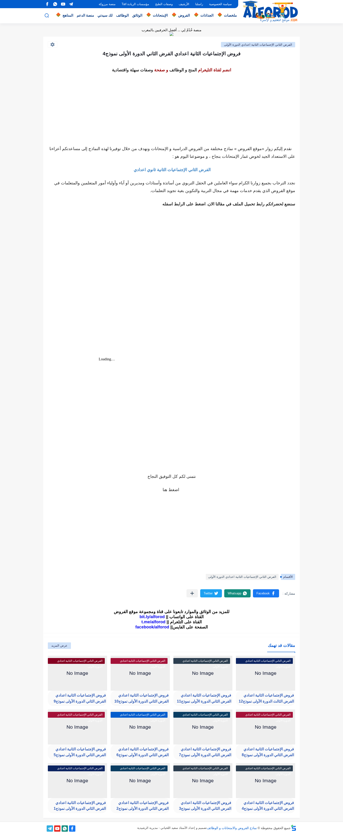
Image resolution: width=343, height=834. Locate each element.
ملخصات (230, 15)
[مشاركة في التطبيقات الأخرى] (192, 593)
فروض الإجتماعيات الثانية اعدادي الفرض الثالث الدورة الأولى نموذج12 (266, 698)
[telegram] (71, 4)
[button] (266, 593)
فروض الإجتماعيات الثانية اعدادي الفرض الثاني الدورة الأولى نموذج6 (142, 752)
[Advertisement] (171, 106)
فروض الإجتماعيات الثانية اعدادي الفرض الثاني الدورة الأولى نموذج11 (204, 698)
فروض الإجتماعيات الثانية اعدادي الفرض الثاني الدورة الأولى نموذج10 (141, 698)
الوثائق (137, 15)
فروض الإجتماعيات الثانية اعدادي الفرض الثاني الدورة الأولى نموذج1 (80, 806)
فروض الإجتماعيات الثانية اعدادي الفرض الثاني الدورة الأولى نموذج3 (205, 806)
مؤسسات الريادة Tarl (135, 4)
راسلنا (199, 4)
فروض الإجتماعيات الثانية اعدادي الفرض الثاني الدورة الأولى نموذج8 (268, 752)
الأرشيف (184, 4)
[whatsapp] (55, 4)
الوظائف (122, 15)
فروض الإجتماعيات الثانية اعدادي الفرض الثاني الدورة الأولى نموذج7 (205, 752)
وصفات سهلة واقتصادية (132, 70)
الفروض (184, 15)
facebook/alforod (152, 627)
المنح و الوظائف (183, 70)
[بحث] (46, 15)
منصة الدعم (85, 15)
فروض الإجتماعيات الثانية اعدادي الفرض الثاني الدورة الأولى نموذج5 (80, 752)
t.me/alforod (153, 622)
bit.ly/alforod (152, 616)
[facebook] (47, 4)
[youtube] (63, 4)
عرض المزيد (59, 645)
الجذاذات (207, 15)
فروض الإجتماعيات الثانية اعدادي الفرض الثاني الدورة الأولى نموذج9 (80, 698)
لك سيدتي (105, 15)
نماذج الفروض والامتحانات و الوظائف (232, 828)
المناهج (68, 15)
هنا (165, 489)
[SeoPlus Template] (293, 828)
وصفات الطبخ (164, 4)
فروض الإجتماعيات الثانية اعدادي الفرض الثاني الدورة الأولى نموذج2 (142, 806)
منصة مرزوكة (107, 4)
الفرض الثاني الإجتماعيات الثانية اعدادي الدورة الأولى (258, 44)
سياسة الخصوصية (220, 4)
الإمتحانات (160, 15)
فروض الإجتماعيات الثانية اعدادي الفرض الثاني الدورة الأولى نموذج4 (268, 806)
